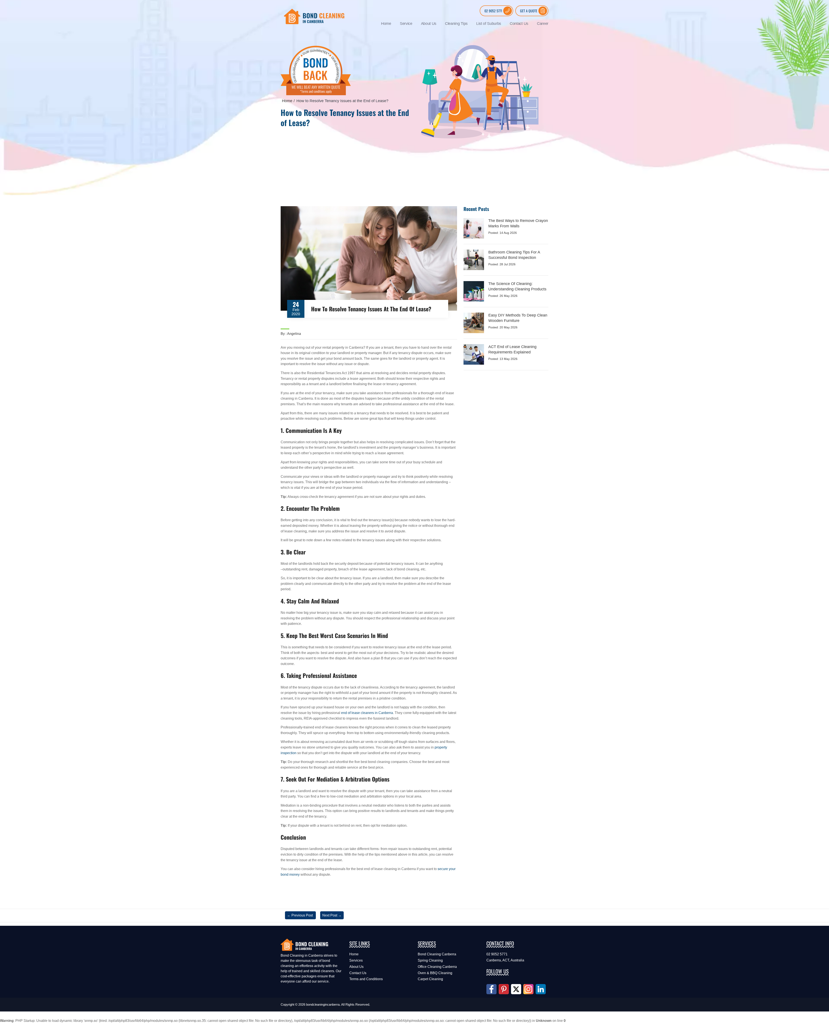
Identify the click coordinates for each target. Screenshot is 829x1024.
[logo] (314, 16)
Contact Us (519, 23)
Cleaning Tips (456, 23)
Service (406, 23)
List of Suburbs (488, 23)
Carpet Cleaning (430, 979)
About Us (428, 23)
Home (386, 23)
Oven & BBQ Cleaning (435, 973)
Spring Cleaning (430, 960)
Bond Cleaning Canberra (437, 954)
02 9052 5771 (493, 10)
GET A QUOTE (528, 10)
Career (542, 23)
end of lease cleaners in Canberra (367, 713)
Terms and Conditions (366, 979)
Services (356, 960)
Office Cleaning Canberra (437, 967)
